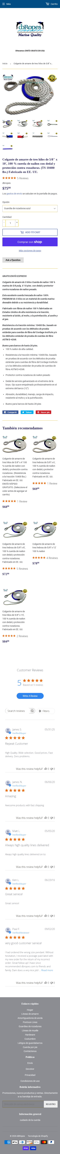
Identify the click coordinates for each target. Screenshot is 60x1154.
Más (8, 4)
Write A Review (30, 695)
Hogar (30, 1010)
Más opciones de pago (30, 250)
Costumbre (30, 1039)
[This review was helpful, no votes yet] (46, 769)
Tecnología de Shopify (38, 1136)
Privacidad (30, 1075)
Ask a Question (13, 260)
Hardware (30, 1034)
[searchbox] (17, 710)
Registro (51, 1104)
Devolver (30, 1069)
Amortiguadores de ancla (30, 1018)
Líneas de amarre (30, 1014)
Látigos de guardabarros (30, 1043)
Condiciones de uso (30, 1081)
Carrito (54, 4)
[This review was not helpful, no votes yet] (51, 769)
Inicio (4, 63)
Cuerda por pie (30, 1047)
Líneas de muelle (30, 1030)
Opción (5, 202)
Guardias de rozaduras (30, 1026)
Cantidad (7, 217)
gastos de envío (14, 193)
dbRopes (21, 1136)
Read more (47, 970)
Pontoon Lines (30, 1022)
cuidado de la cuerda (30, 1120)
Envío (30, 1063)
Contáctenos (30, 1051)
